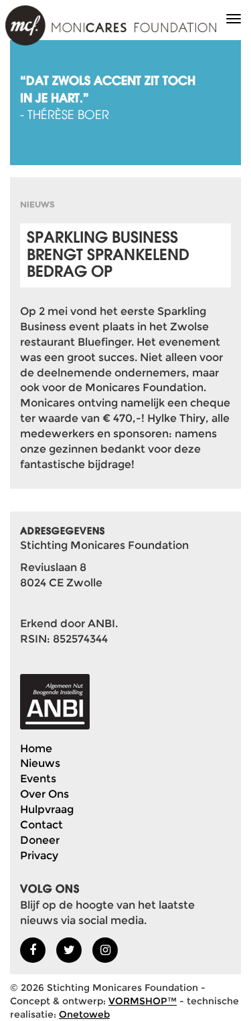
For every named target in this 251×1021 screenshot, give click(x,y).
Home (36, 748)
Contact (41, 824)
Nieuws (40, 763)
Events (38, 778)
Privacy (39, 855)
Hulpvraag (47, 809)
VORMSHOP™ (142, 1001)
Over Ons (44, 794)
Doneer (40, 840)
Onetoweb (84, 1014)
